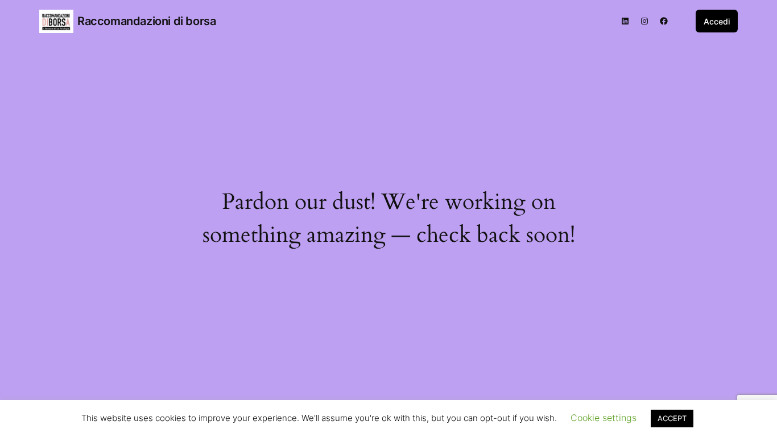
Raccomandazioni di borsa (146, 21)
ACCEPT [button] (672, 418)
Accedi (717, 21)
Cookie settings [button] (604, 417)
